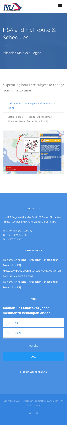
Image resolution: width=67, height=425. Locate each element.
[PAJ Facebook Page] (30, 414)
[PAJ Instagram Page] (37, 414)
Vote (33, 356)
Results (33, 345)
